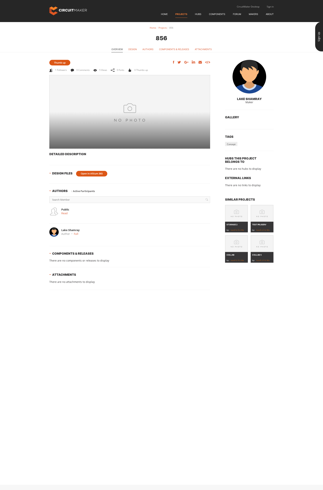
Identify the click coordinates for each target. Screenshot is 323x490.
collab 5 (257, 255)
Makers (253, 14)
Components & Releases (174, 49)
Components (217, 14)
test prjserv (259, 224)
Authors (147, 49)
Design (132, 49)
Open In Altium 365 (92, 173)
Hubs (198, 14)
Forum (237, 14)
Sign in (270, 6)
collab (230, 255)
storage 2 (232, 224)
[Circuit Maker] (68, 10)
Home (164, 14)
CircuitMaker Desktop (248, 6)
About (270, 14)
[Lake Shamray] (249, 76)
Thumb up (60, 62)
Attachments (203, 49)
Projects (181, 14)
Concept (231, 144)
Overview (117, 49)
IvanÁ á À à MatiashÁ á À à (243, 230)
